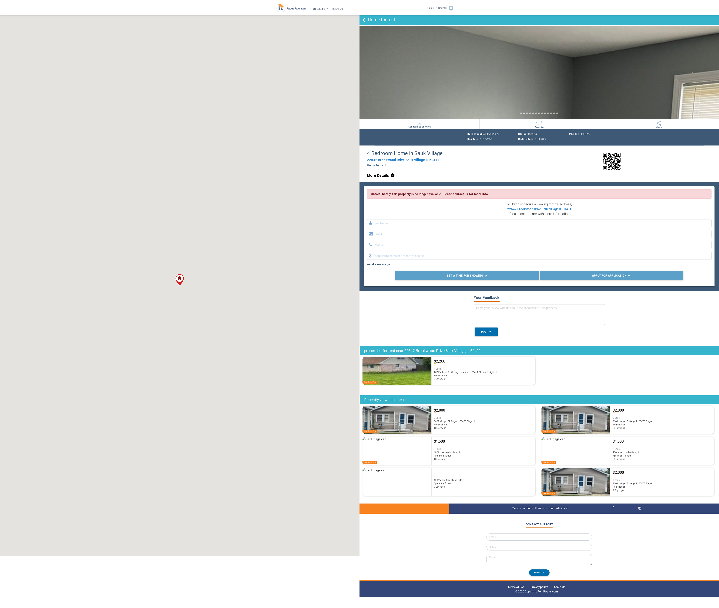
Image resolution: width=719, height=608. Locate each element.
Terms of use (516, 587)
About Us (559, 587)
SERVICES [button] (319, 8)
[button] (179, 280)
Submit (538, 572)
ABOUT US (337, 8)
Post (484, 331)
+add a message (378, 264)
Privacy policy (539, 587)
